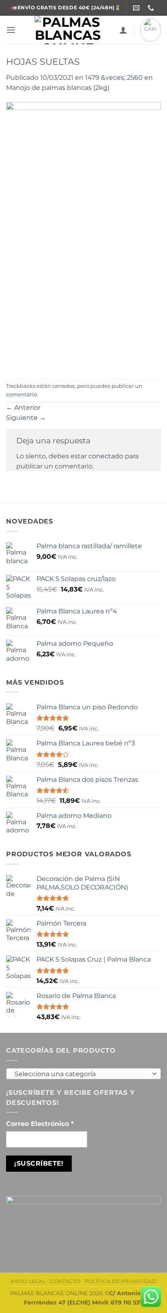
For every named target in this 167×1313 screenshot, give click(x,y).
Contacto (65, 1281)
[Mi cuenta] (123, 30)
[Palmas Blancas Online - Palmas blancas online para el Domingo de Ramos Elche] (67, 30)
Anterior (23, 407)
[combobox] (83, 1073)
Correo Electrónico (40, 1124)
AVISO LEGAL (28, 1281)
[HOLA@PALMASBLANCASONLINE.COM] (137, 8)
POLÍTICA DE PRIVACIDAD (120, 1281)
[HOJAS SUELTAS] (83, 235)
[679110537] (152, 8)
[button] (11, 30)
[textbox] (81, 1074)
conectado (105, 456)
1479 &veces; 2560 (114, 77)
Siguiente (26, 417)
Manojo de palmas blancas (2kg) (57, 88)
